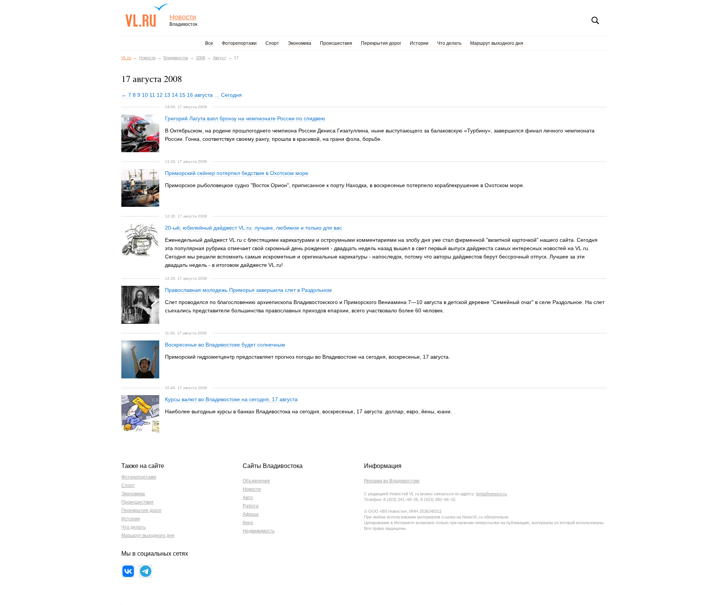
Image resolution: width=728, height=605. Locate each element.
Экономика (299, 43)
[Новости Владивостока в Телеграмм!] (145, 571)
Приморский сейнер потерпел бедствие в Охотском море (236, 173)
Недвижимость (259, 531)
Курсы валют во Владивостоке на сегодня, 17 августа (231, 399)
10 (145, 95)
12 (160, 95)
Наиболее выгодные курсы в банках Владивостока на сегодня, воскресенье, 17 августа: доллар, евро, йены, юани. (308, 411)
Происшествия (336, 43)
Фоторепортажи (239, 43)
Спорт (272, 43)
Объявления (256, 481)
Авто (248, 497)
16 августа (200, 95)
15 (182, 95)
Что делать (449, 43)
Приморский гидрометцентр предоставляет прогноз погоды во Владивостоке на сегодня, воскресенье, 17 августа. (307, 357)
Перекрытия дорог (381, 43)
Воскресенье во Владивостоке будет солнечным (225, 345)
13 (167, 95)
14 (175, 95)
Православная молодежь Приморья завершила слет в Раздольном (248, 290)
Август (219, 57)
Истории (419, 43)
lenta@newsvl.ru (491, 494)
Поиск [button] (595, 20)
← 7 (126, 95)
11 (152, 95)
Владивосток (175, 57)
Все (209, 43)
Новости (182, 17)
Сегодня (231, 95)
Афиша (251, 514)
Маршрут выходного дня (496, 43)
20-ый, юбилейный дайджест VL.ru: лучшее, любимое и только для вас (253, 228)
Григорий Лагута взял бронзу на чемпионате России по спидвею (245, 118)
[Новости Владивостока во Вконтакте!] (128, 571)
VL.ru (147, 15)
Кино (248, 522)
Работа (251, 506)
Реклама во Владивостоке (392, 481)
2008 (200, 57)
